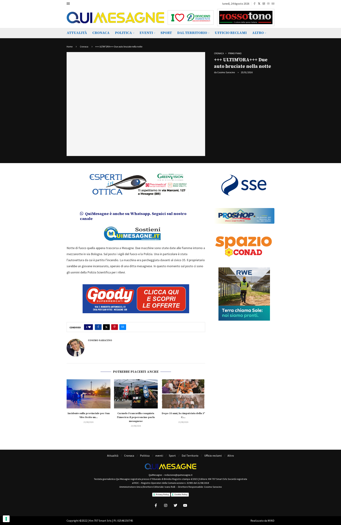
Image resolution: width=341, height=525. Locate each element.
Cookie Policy (180, 494)
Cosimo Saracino (226, 72)
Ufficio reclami (231, 33)
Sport (166, 33)
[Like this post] (89, 327)
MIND (271, 520)
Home (69, 46)
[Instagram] (263, 3)
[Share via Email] (122, 327)
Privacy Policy (162, 494)
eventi (146, 33)
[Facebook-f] (155, 505)
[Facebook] (254, 3)
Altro (258, 33)
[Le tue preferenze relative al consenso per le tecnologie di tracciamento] (6, 518)
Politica (123, 33)
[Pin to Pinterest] (114, 327)
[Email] (273, 3)
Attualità (77, 33)
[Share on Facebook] (98, 327)
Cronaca (101, 33)
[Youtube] (268, 3)
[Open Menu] (68, 3)
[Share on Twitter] (106, 327)
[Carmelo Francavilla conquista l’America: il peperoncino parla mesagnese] (136, 393)
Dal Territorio (192, 33)
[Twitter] (259, 3)
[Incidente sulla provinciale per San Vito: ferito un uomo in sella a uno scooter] (88, 393)
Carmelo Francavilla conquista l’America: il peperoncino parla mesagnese (136, 417)
